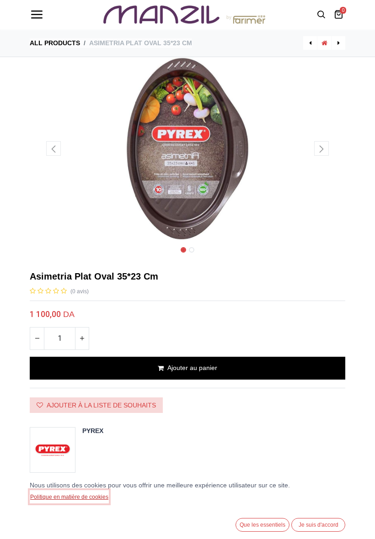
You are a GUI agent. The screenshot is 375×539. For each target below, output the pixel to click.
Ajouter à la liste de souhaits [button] (101, 405)
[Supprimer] (37, 338)
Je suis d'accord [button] (318, 525)
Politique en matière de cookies (69, 497)
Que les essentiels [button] (262, 525)
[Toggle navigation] (36, 14)
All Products (55, 43)
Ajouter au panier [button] (192, 367)
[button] (53, 148)
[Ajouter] (82, 338)
